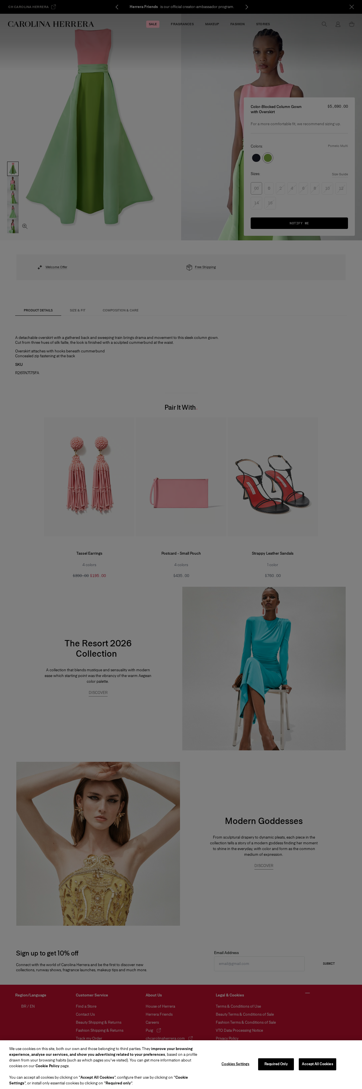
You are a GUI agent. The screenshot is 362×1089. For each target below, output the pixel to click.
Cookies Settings (235, 1064)
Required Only (276, 1064)
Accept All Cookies (317, 1064)
